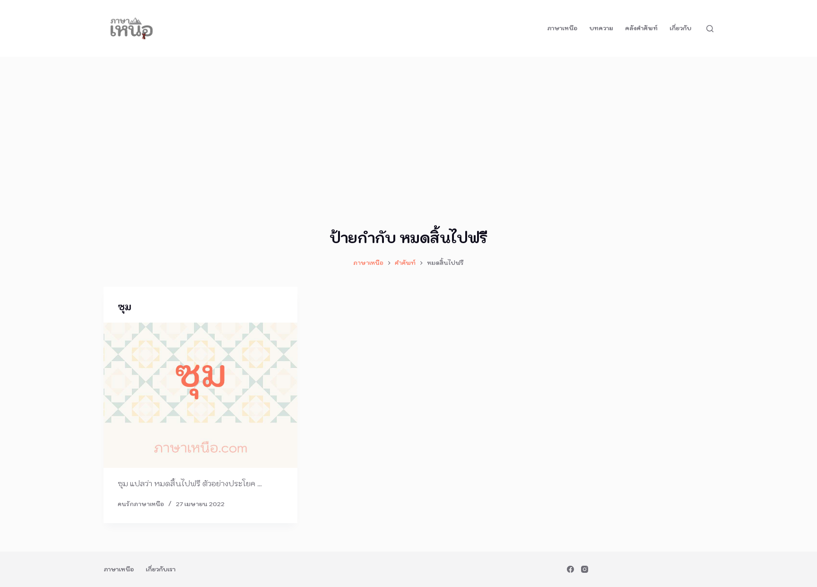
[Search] (709, 28)
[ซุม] (200, 395)
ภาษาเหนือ (562, 28)
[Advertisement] (408, 127)
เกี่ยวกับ (680, 28)
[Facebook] (570, 569)
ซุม (124, 307)
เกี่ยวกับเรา (160, 569)
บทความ (601, 28)
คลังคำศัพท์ (641, 28)
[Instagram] (584, 569)
